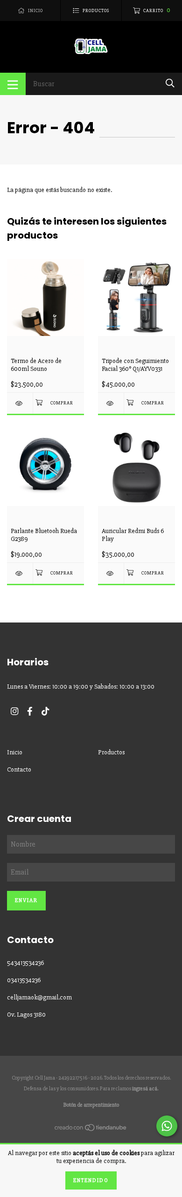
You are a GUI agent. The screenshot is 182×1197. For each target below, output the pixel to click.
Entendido (91, 1180)
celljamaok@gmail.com (39, 997)
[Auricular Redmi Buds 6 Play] (111, 573)
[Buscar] (170, 83)
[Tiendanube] (91, 1130)
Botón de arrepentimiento (91, 1104)
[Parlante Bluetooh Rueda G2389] (20, 573)
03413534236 (24, 980)
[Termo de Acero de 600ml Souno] (20, 403)
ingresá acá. (145, 1088)
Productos (111, 752)
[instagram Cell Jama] (14, 711)
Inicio (14, 752)
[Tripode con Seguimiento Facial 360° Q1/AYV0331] (111, 403)
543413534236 (25, 963)
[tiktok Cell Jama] (45, 711)
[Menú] (13, 84)
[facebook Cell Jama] (29, 711)
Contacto (19, 769)
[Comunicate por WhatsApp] (166, 1125)
